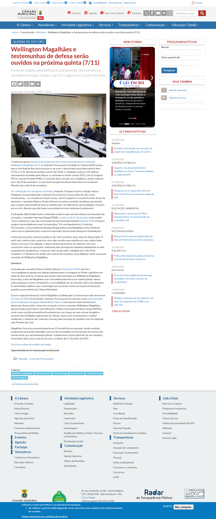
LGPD (116, 477)
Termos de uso (170, 418)
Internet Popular (122, 428)
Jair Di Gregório (19, 378)
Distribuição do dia (73, 441)
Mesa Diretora (21, 408)
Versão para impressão (26, 383)
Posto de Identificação (125, 418)
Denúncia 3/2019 (71, 269)
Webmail (167, 428)
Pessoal (117, 457)
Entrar (199, 2)
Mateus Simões (43, 373)
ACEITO (167, 506)
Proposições (70, 408)
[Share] (38, 84)
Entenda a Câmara (23, 403)
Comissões (69, 418)
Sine (115, 408)
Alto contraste (115, 3)
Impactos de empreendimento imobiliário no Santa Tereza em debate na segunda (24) (134, 171)
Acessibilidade (100, 3)
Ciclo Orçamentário (74, 423)
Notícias (41, 32)
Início (15, 32)
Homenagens (71, 428)
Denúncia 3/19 (85, 220)
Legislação (69, 403)
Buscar (165, 47)
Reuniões (69, 413)
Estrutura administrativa (27, 428)
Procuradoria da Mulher (26, 433)
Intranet (167, 433)
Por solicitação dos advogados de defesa (32, 191)
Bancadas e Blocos (24, 462)
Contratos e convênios (125, 467)
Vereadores (46, 25)
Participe (136, 13)
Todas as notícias (121, 310)
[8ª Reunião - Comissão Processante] (33, 358)
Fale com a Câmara (114, 13)
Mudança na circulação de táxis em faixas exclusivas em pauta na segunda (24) (134, 194)
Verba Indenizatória (123, 462)
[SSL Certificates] (194, 493)
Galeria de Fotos (177, 97)
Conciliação (119, 413)
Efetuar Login (170, 437)
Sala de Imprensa (178, 90)
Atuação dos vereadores (126, 447)
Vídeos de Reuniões (74, 460)
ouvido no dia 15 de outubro (73, 217)
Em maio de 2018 (20, 298)
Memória (18, 423)
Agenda (93, 13)
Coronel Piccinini (94, 373)
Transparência (128, 25)
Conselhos (20, 467)
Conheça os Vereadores (27, 457)
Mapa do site (130, 3)
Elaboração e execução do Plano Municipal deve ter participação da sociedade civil (132, 217)
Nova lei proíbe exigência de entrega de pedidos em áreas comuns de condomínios (133, 278)
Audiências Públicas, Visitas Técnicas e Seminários (83, 435)
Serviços (105, 25)
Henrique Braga (60, 373)
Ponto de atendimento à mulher (129, 433)
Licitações (118, 442)
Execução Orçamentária (125, 452)
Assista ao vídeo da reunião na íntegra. (31, 344)
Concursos (119, 472)
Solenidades (70, 465)
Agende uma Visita (24, 418)
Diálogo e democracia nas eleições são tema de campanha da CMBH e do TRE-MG (134, 301)
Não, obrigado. (183, 507)
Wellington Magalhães (22, 373)
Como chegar (21, 413)
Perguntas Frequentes (174, 408)
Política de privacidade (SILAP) (178, 423)
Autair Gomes (77, 373)
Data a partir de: (170, 57)
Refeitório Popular (122, 403)
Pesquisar (169, 70)
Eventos (76, 13)
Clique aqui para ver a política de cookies (45, 516)
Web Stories (132, 42)
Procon (117, 423)
